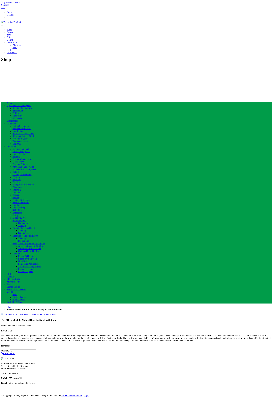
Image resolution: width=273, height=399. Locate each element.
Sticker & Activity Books (24, 136)
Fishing (16, 113)
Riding (16, 172)
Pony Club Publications (23, 133)
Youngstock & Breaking (23, 184)
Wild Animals (19, 299)
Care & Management (22, 159)
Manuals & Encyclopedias (24, 169)
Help (15, 47)
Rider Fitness (18, 210)
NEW (9, 103)
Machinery (17, 118)
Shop (9, 307)
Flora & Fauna (19, 297)
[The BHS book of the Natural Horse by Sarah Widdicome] (28, 314)
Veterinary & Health (22, 149)
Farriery (16, 156)
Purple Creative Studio (71, 395)
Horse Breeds (19, 154)
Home (9, 29)
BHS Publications (21, 202)
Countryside (18, 116)
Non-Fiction (23, 261)
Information (12, 42)
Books (10, 32)
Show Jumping (19, 220)
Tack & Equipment (21, 151)
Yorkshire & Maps (15, 302)
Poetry (15, 215)
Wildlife (10, 292)
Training (22, 225)
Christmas (17, 144)
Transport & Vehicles (16, 289)
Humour (16, 192)
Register (10, 15)
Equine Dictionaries (21, 200)
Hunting (16, 205)
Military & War (19, 218)
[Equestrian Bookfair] (11, 22)
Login (9, 12)
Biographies (12, 121)
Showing (17, 190)
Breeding (17, 182)
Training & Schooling (22, 174)
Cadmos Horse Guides (28, 251)
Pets (9, 284)
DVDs (10, 40)
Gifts (9, 37)
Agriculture (18, 110)
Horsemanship (19, 207)
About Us (17, 45)
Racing (16, 195)
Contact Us (12, 52)
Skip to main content (10, 2)
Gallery (10, 50)
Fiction (16, 197)
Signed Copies (13, 287)
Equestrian (11, 146)
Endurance (17, 213)
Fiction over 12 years (22, 128)
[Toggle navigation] (2, 25)
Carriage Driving (20, 164)
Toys (9, 34)
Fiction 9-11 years (21, 126)
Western (16, 177)
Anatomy (17, 179)
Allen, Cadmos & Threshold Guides (29, 243)
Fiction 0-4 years (20, 141)
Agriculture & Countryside (19, 105)
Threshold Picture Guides (29, 248)
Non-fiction (18, 131)
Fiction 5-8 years (20, 138)
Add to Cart (9, 353)
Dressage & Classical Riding (25, 236)
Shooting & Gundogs (22, 108)
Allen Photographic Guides (30, 246)
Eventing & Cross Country (25, 228)
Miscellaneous (19, 161)
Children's (11, 123)
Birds (15, 294)
